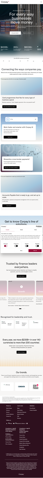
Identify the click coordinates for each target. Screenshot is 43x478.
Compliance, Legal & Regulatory (9, 434)
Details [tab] (21, 229)
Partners (8, 410)
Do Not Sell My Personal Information (10, 439)
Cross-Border (32, 408)
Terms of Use (8, 442)
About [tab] (35, 229)
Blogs (18, 408)
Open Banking (22, 449)
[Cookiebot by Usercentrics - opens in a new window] (37, 226)
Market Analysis (20, 414)
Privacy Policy (8, 436)
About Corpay (9, 408)
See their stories (21, 276)
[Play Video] (21, 286)
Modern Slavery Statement (24, 443)
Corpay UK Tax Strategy (24, 441)
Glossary (19, 418)
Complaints (21, 447)
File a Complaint (9, 444)
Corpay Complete (33, 410)
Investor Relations (10, 414)
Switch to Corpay (21, 352)
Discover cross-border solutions (11, 167)
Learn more (10, 137)
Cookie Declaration (23, 439)
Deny (21, 250)
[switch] (16, 246)
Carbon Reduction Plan (24, 445)
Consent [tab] (7, 229)
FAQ (18, 416)
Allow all (35, 250)
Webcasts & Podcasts (21, 412)
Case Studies (20, 410)
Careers (7, 412)
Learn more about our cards (9, 106)
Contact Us (8, 416)
